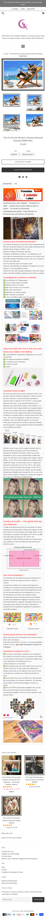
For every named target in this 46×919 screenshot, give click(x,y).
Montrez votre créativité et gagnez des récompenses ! (20, 858)
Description (7, 184)
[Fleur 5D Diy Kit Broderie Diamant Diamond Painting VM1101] (11, 806)
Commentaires (7, 856)
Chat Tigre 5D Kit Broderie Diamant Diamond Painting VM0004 (34, 779)
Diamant (28, 151)
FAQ (15, 184)
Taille (15, 151)
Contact (4, 870)
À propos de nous (8, 851)
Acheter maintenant (23, 170)
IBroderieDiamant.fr (29, 911)
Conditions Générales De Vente (12, 872)
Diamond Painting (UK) (9, 881)
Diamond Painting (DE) (9, 883)
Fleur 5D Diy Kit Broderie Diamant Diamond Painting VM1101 (11, 820)
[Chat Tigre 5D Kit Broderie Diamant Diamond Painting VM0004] (34, 765)
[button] (7, 787)
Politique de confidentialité (10, 854)
